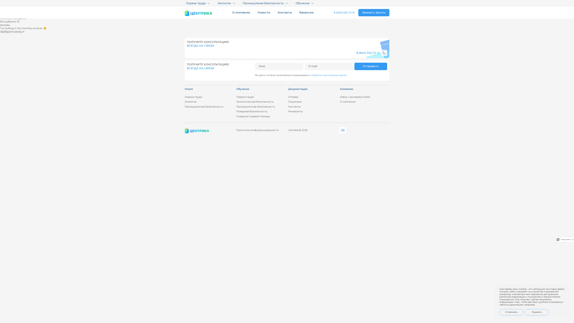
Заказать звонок (374, 12)
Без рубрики (8, 21)
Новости (264, 12)
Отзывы (293, 97)
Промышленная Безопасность (204, 106)
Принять (537, 312)
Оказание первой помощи (253, 116)
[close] (572, 239)
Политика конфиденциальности (257, 130)
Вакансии (306, 12)
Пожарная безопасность (251, 111)
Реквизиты (295, 111)
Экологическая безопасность (255, 101)
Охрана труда (193, 97)
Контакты (285, 12)
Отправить (371, 66)
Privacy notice (565, 239)
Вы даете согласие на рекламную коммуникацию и (301, 75)
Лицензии (295, 101)
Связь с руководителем (355, 97)
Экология (191, 101)
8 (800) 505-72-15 (344, 12)
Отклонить (511, 312)
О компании (241, 12)
